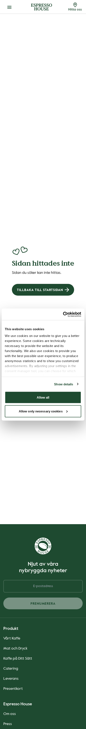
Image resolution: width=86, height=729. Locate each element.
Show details (63, 384)
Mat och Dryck (15, 648)
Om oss (9, 714)
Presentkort (13, 689)
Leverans (11, 679)
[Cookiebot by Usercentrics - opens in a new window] (63, 314)
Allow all (43, 397)
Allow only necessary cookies (41, 411)
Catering (10, 669)
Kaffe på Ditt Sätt (17, 658)
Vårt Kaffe (11, 638)
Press (7, 724)
